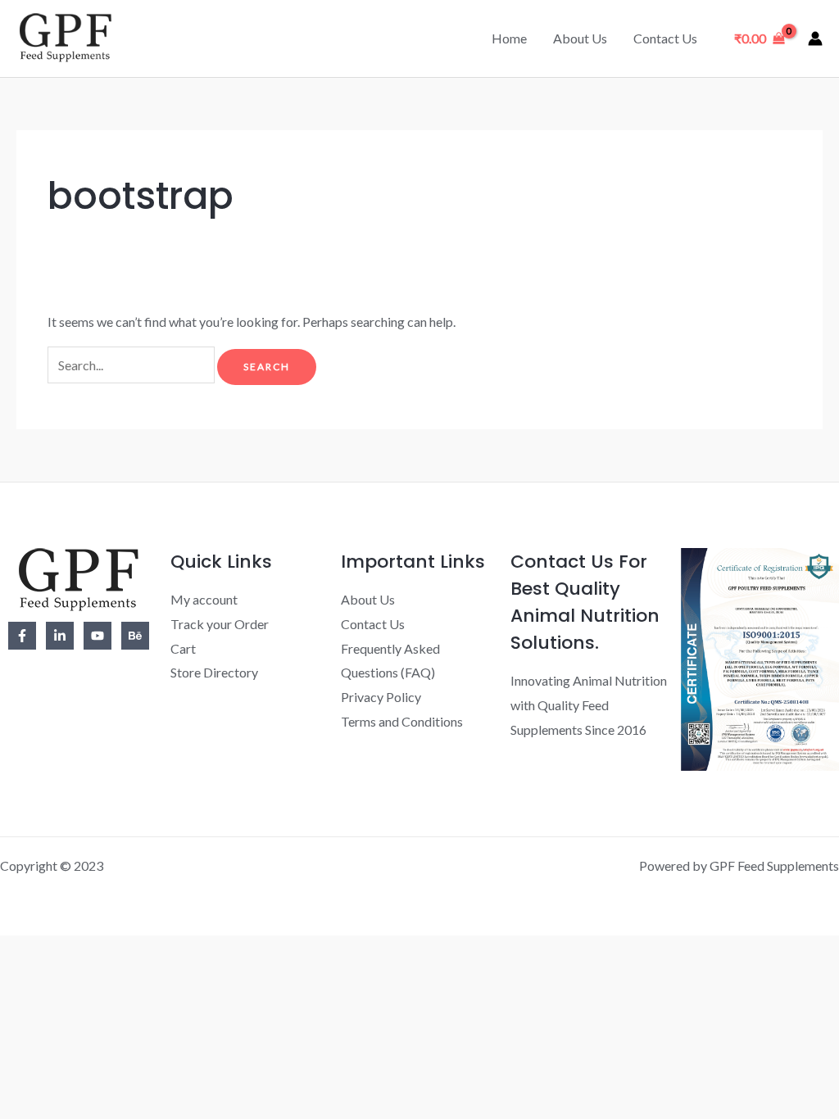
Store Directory (214, 672)
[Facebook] (22, 636)
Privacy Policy (381, 696)
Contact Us (665, 38)
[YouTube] (97, 636)
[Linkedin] (60, 636)
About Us (580, 38)
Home (509, 38)
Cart (183, 648)
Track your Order (219, 624)
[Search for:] (132, 365)
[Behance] (135, 636)
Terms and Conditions (402, 721)
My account (204, 599)
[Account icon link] (815, 38)
